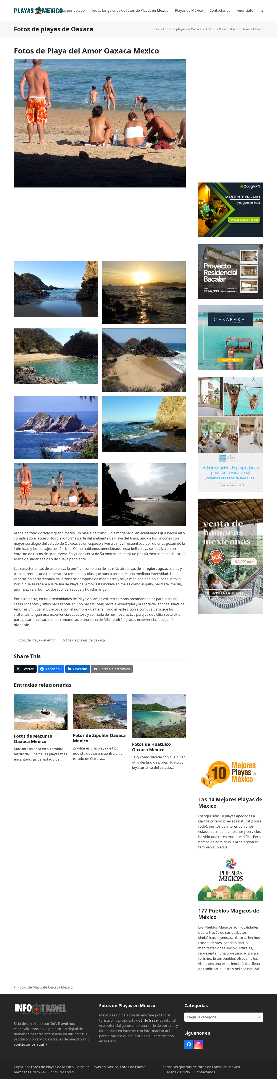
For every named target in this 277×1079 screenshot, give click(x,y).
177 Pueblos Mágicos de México (228, 914)
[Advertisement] (100, 222)
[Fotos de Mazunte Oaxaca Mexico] (41, 711)
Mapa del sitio (178, 1072)
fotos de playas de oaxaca (84, 640)
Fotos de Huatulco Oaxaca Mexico (151, 747)
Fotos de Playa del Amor (36, 640)
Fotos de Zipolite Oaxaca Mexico (99, 738)
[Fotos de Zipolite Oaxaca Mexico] (100, 711)
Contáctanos (204, 1072)
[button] (261, 10)
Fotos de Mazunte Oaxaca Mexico (33, 738)
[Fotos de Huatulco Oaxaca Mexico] (159, 715)
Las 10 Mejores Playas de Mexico (230, 802)
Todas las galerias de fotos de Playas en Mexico (201, 1066)
